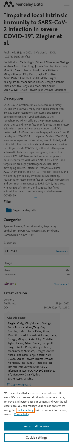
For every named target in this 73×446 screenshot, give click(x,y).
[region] (36, 416)
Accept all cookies (36, 426)
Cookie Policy (21, 414)
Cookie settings (25, 410)
